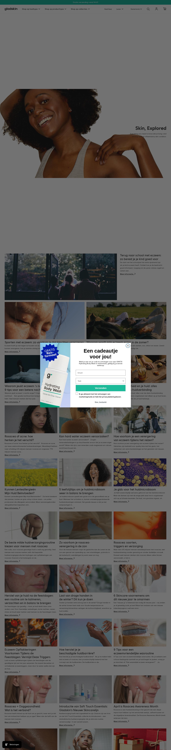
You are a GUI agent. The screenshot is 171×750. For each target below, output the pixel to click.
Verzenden (100, 388)
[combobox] (100, 381)
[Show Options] (123, 381)
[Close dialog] (128, 346)
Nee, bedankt (100, 402)
